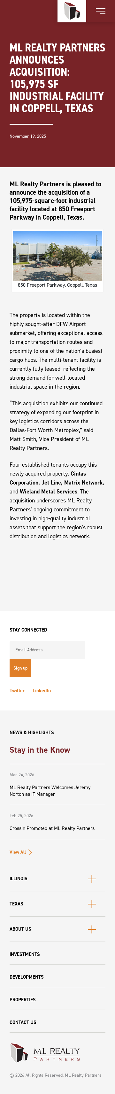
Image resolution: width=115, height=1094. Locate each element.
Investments (25, 954)
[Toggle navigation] (100, 11)
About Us (20, 929)
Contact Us (23, 1022)
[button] (57, 878)
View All (18, 852)
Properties (23, 1000)
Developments (27, 977)
